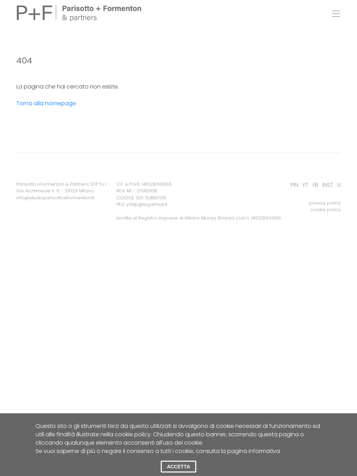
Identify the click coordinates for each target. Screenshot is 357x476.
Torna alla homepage (46, 103)
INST (327, 185)
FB (315, 185)
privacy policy (325, 203)
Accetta (178, 466)
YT (305, 185)
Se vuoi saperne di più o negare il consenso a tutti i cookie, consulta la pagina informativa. (158, 451)
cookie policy (325, 209)
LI (339, 185)
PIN (294, 185)
